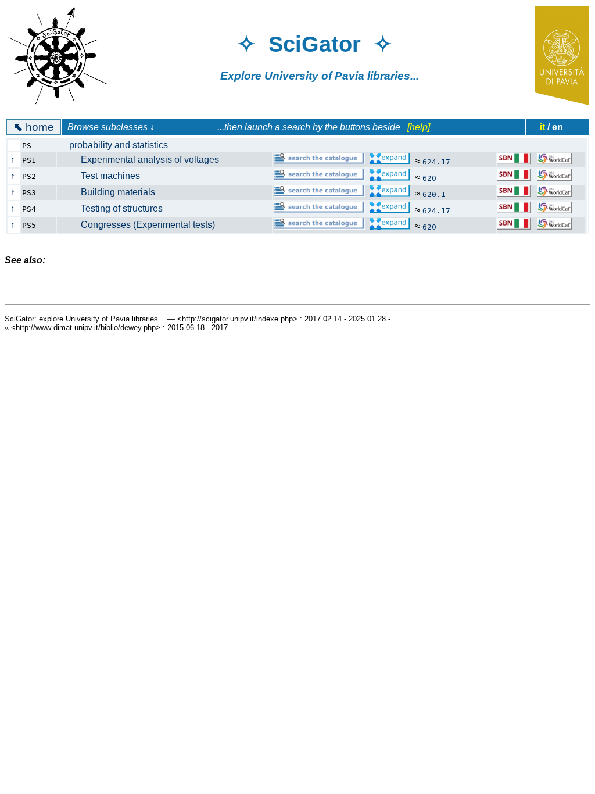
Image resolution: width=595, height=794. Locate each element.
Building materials (112, 192)
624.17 (436, 162)
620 (429, 178)
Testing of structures (116, 208)
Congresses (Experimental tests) (142, 225)
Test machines (105, 176)
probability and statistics (119, 145)
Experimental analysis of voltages (144, 159)
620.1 (434, 194)
